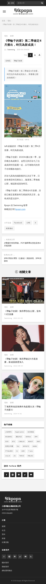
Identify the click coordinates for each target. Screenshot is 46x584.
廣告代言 (19, 437)
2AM (23, 451)
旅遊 (3, 538)
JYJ (15, 456)
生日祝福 (31, 432)
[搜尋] (42, 3)
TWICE (21, 456)
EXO (6, 441)
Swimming (11, 50)
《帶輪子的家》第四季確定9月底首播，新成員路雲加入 (21, 360)
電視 (9, 21)
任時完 (8, 61)
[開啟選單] (4, 11)
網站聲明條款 (7, 570)
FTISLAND (9, 451)
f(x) (18, 446)
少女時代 (8, 432)
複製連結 (9, 228)
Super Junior (19, 432)
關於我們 (5, 562)
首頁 (3, 21)
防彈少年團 (9, 446)
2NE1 (38, 441)
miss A (7, 456)
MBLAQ (30, 456)
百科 (3, 534)
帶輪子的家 (18, 61)
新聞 (12, 36)
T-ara (30, 451)
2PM (36, 437)
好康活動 (5, 542)
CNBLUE (22, 441)
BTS (13, 441)
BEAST (30, 441)
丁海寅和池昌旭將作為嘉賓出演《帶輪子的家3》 (22, 408)
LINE (28, 223)
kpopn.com (20, 209)
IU (17, 451)
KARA (35, 446)
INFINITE (26, 446)
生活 (3, 530)
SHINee (28, 437)
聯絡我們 (5, 567)
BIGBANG (8, 437)
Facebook (18, 223)
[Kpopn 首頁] (23, 11)
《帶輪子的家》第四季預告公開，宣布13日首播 (22, 313)
